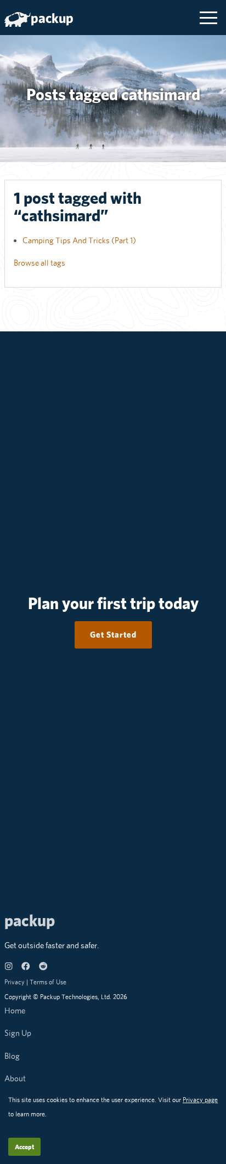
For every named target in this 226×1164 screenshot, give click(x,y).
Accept (24, 1147)
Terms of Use (48, 982)
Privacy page (200, 1100)
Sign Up (17, 1032)
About (15, 1078)
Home (14, 1010)
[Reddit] (43, 967)
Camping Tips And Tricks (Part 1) (79, 240)
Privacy (14, 982)
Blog (12, 1055)
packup (52, 18)
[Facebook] (25, 967)
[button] (208, 17)
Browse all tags (39, 262)
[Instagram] (8, 967)
